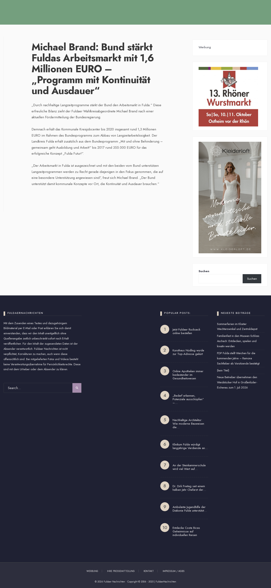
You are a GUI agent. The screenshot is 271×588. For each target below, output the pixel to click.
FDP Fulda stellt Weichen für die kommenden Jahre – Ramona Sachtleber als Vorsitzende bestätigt (238, 358)
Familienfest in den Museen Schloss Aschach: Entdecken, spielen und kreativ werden (238, 341)
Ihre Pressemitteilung (121, 571)
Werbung (92, 571)
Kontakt (149, 571)
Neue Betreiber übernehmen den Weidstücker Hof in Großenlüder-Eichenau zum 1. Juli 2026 (237, 382)
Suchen (204, 271)
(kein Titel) (223, 370)
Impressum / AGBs (174, 571)
